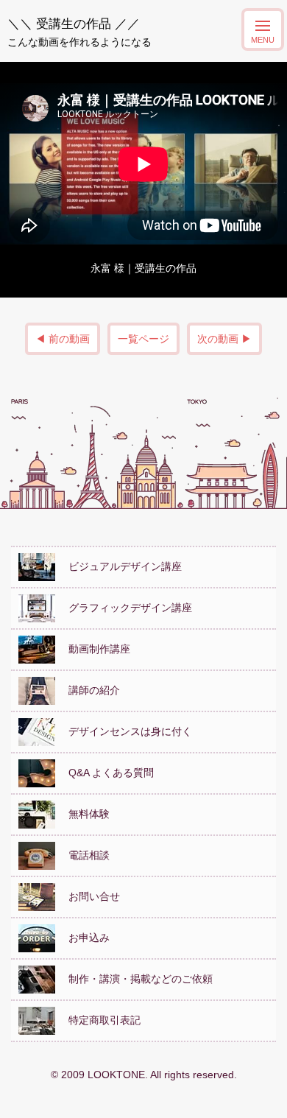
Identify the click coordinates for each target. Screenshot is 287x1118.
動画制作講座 (94, 649)
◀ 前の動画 (62, 339)
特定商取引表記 (99, 1020)
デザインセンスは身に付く (125, 731)
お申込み (84, 937)
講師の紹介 (89, 690)
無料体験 (84, 814)
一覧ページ (143, 339)
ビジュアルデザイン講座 (120, 566)
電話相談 (84, 855)
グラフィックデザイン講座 (125, 608)
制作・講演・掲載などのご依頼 (135, 979)
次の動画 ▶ (224, 339)
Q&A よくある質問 (106, 772)
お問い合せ (89, 896)
